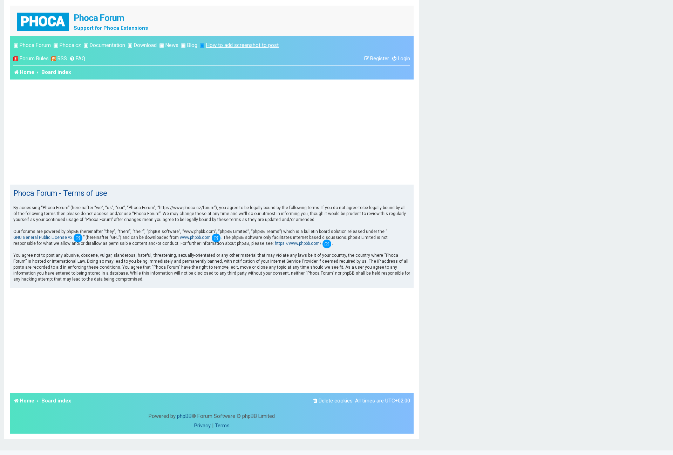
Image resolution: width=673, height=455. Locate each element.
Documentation (107, 45)
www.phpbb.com (195, 237)
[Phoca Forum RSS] (53, 58)
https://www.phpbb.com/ (298, 243)
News (171, 45)
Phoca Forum (35, 45)
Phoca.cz (70, 45)
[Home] (43, 21)
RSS (62, 58)
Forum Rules (34, 58)
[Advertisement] (212, 132)
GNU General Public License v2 (43, 237)
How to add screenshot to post (242, 45)
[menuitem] (77, 58)
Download (145, 45)
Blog (192, 45)
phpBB (184, 416)
